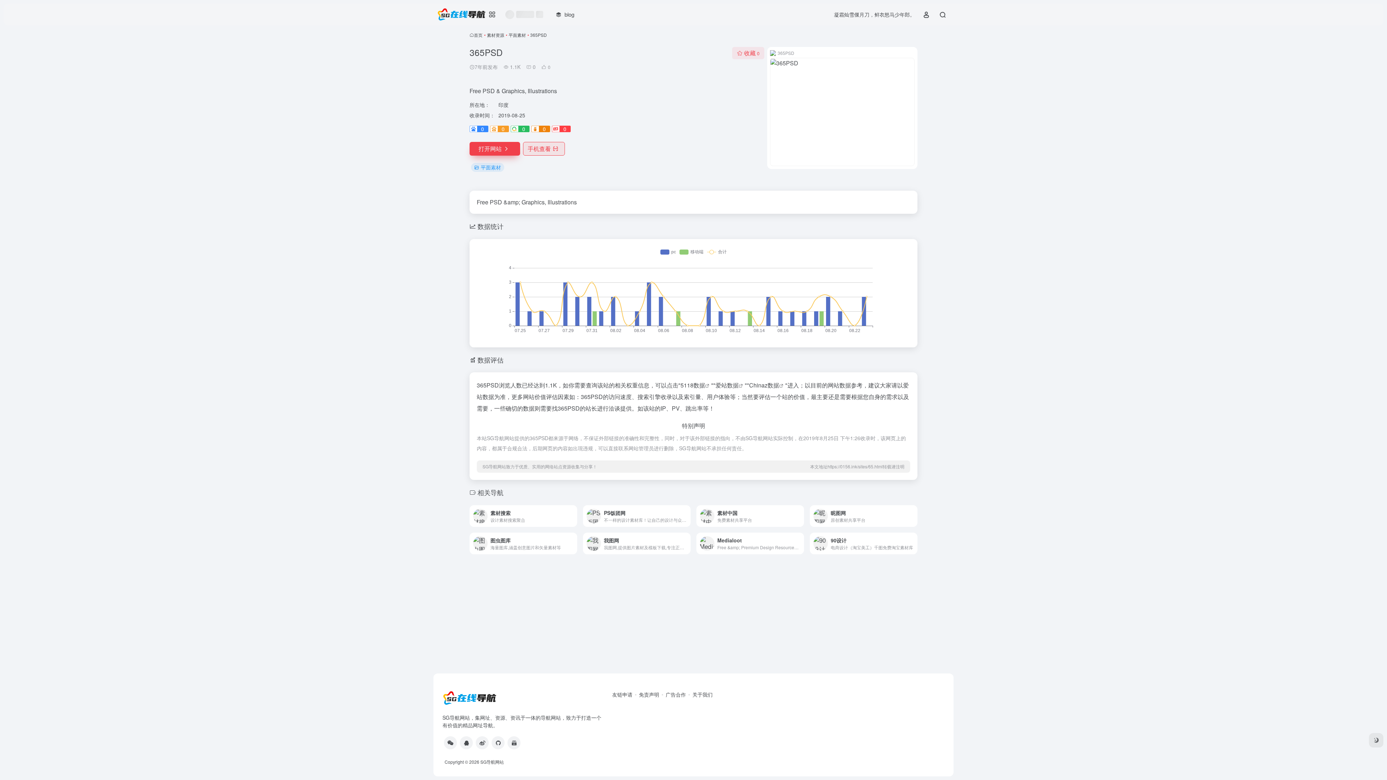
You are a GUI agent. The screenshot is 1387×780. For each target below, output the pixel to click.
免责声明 (649, 694)
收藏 (752, 53)
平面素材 (517, 35)
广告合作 (676, 694)
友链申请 (622, 694)
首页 (478, 35)
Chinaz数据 (764, 385)
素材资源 (495, 35)
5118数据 (692, 385)
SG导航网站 (492, 762)
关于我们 (702, 694)
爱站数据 (727, 385)
